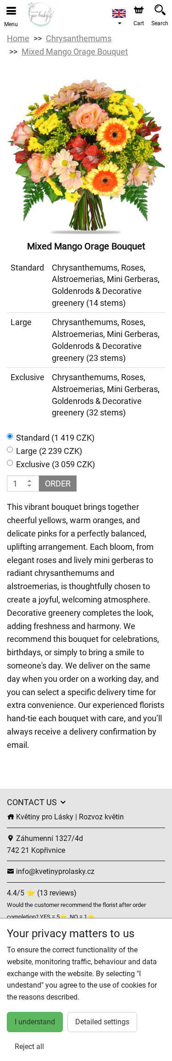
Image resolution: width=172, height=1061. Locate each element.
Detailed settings (102, 1021)
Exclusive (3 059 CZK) (55, 464)
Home (18, 38)
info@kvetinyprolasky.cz (54, 871)
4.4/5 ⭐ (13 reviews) (42, 893)
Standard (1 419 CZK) (55, 437)
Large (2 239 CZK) (49, 451)
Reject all (29, 1046)
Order (58, 483)
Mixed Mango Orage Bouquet (75, 51)
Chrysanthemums (78, 38)
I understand (35, 1021)
